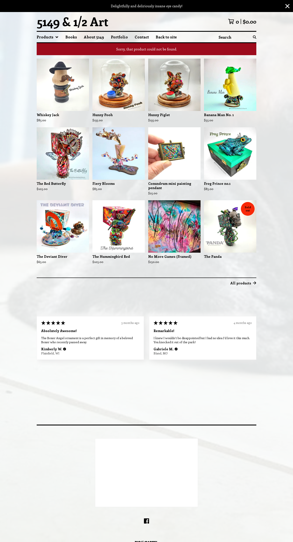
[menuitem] (48, 37)
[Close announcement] (287, 6)
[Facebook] (146, 520)
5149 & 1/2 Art (72, 21)
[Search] (254, 37)
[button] (64, 349)
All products (240, 283)
